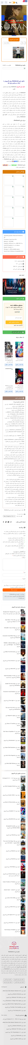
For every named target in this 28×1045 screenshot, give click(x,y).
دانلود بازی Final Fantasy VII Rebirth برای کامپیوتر (12, 930)
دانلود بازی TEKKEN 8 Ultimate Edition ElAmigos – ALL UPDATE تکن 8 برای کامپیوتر (12, 644)
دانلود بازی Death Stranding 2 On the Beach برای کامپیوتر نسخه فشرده (12, 676)
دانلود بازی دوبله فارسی (19, 982)
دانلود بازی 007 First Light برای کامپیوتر (12, 700)
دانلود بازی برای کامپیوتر (19, 979)
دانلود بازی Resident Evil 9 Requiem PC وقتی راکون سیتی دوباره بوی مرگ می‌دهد (11, 613)
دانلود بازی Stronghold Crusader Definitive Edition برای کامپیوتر (13, 827)
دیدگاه (23, 557)
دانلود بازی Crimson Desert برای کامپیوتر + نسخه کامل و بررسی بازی (11, 875)
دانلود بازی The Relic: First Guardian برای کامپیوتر (15, 1007)
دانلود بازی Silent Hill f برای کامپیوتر (12, 669)
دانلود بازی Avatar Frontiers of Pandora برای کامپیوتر (11, 883)
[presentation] (25, 18)
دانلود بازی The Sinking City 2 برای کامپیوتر (17, 1010)
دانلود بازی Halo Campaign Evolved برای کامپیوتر (11, 787)
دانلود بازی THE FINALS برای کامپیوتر (12, 867)
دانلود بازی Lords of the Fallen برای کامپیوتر (12, 898)
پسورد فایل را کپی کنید (18, 269)
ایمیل (23, 579)
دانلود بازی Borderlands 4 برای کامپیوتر (12, 740)
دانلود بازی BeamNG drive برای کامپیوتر (12, 819)
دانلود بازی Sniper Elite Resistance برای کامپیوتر (11, 748)
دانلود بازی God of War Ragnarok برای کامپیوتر (12, 756)
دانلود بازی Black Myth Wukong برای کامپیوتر (12, 764)
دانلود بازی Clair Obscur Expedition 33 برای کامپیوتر (11, 732)
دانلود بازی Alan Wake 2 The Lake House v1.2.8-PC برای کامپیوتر (12, 621)
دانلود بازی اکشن (7, 979)
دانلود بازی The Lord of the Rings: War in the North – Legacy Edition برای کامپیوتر (11, 843)
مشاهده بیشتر (6, 43)
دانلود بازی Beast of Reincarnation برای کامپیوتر (11, 803)
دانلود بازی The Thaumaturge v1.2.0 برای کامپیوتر (15, 1032)
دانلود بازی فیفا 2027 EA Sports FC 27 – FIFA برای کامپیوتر (11, 779)
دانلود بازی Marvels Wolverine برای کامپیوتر (17, 994)
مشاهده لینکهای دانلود (14, 322)
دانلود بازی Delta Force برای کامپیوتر (12, 907)
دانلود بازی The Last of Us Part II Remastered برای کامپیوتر (13, 708)
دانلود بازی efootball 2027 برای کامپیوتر (12, 811)
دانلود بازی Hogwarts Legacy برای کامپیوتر (13, 716)
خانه (23, 510)
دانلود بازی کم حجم (8, 982)
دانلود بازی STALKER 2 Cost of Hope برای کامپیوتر (12, 628)
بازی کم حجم (18, 510)
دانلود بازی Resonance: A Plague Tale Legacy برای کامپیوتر (13, 1001)
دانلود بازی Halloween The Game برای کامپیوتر (16, 997)
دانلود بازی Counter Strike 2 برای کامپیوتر (11, 795)
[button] (24, 35)
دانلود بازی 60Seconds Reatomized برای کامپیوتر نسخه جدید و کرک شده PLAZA (14, 596)
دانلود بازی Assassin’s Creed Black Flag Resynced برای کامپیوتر (11, 636)
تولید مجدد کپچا (17, 325)
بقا (17, 514)
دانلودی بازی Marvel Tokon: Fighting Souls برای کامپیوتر (14, 1004)
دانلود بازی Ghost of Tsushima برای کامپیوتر (12, 724)
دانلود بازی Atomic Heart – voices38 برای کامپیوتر (12, 891)
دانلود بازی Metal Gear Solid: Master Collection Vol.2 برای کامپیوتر (13, 991)
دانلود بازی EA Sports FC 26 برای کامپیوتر (11, 915)
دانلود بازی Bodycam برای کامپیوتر (13, 851)
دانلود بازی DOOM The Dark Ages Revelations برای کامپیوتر (12, 684)
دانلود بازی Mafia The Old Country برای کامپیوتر (11, 652)
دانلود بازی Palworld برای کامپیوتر (13, 835)
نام (24, 572)
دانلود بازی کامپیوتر (21, 87)
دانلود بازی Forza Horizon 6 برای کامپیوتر (11, 661)
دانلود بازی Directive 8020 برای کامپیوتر (12, 923)
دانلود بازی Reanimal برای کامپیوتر (13, 859)
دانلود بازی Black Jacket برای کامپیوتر (18, 1039)
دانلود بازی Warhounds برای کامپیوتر (18, 1035)
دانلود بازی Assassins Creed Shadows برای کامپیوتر (11, 692)
